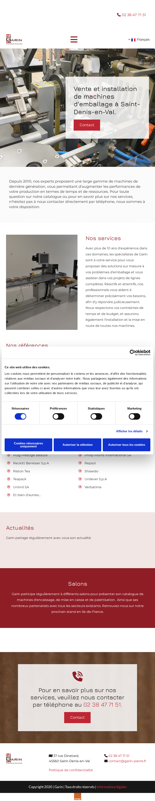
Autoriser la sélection (78, 444)
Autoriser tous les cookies (126, 444)
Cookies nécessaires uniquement (28, 445)
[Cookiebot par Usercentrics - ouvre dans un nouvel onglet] (132, 353)
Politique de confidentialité (71, 770)
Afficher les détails (129, 431)
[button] (87, 125)
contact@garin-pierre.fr (127, 761)
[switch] (58, 416)
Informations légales (112, 787)
